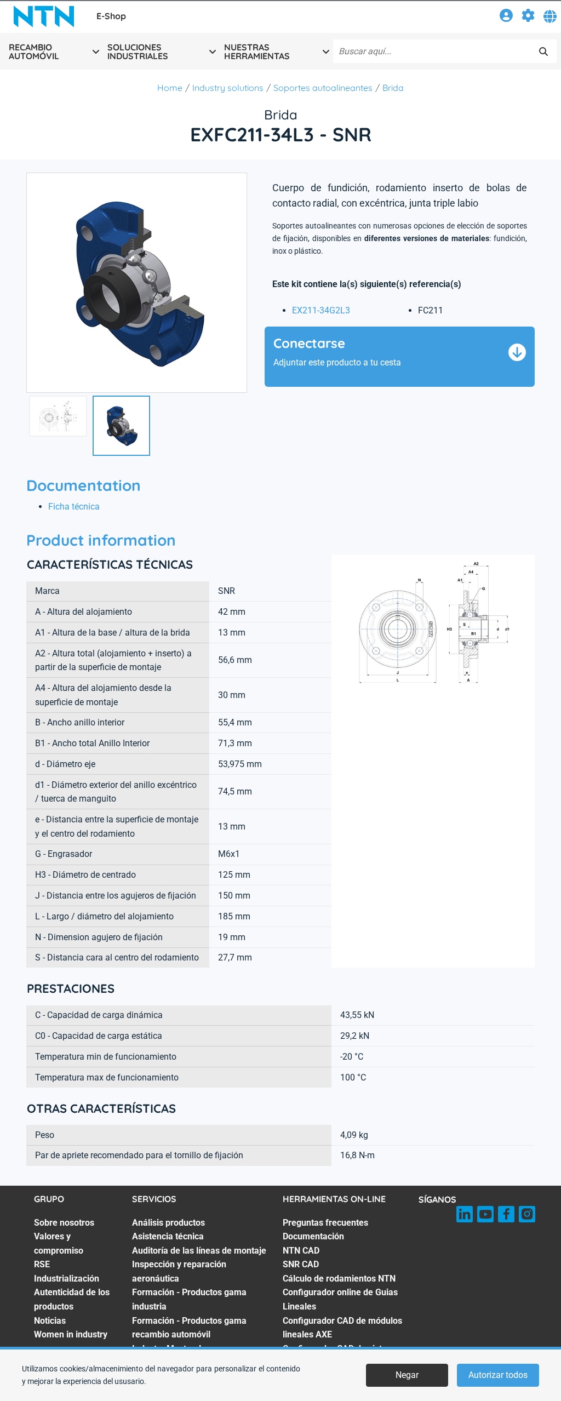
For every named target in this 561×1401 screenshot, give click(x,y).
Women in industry (70, 1334)
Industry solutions (228, 87)
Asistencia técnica (168, 1236)
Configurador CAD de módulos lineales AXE (342, 1328)
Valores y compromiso (58, 1243)
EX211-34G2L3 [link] (321, 310)
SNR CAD (301, 1264)
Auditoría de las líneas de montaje (199, 1250)
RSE (42, 1264)
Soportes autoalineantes (323, 87)
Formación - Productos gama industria (189, 1299)
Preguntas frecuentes (325, 1222)
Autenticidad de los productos (72, 1299)
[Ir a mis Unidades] (528, 17)
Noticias (50, 1321)
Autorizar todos (498, 1375)
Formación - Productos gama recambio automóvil (189, 1328)
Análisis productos (168, 1222)
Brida (393, 87)
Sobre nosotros (64, 1222)
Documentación (313, 1236)
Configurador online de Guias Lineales (340, 1299)
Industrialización (66, 1278)
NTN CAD (301, 1250)
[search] (543, 51)
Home (169, 87)
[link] (506, 17)
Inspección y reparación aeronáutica (179, 1271)
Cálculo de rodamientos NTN (339, 1278)
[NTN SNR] (44, 16)
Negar (407, 1375)
